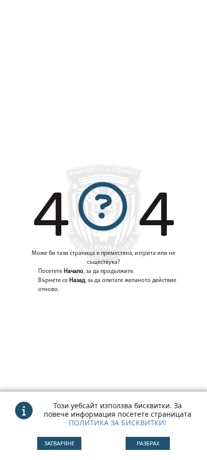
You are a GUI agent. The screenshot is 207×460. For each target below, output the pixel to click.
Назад (77, 281)
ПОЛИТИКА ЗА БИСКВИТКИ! (117, 422)
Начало (73, 271)
